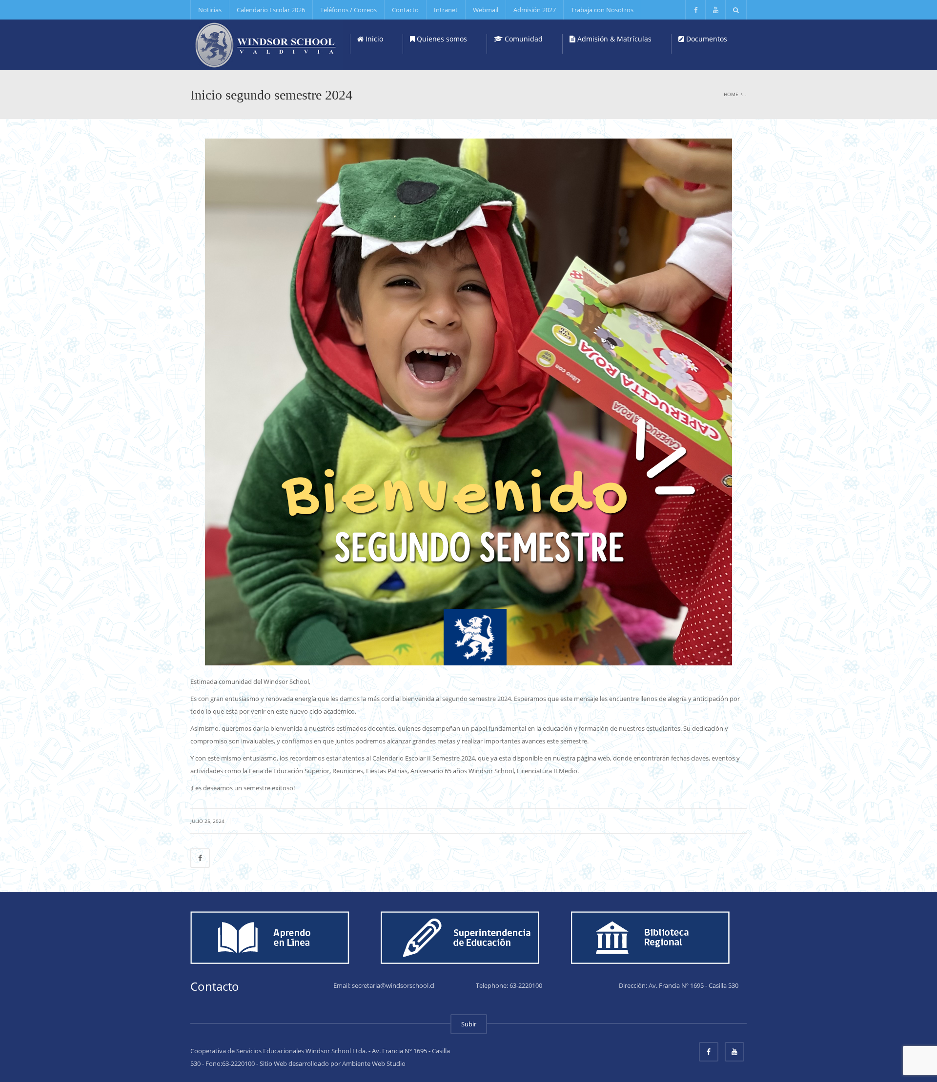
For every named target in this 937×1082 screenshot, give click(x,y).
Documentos (705, 38)
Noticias (210, 9)
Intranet (446, 9)
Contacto (405, 9)
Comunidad (523, 38)
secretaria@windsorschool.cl (393, 985)
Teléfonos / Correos (348, 9)
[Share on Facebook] (200, 858)
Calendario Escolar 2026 (271, 9)
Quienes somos (441, 38)
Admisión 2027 (534, 9)
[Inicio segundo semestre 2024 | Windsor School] (266, 44)
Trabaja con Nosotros (602, 9)
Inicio (373, 38)
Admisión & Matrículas (613, 38)
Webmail (485, 9)
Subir (468, 1024)
